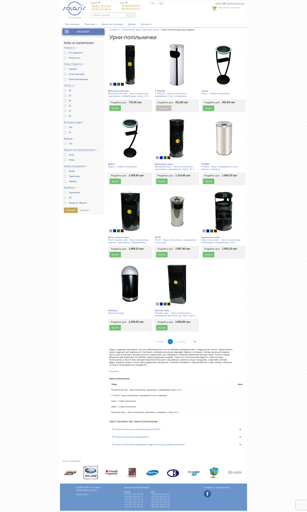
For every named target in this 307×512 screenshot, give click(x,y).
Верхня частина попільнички (79, 149)
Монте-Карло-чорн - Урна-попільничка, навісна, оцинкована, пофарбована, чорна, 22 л (128, 242)
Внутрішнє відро (73, 122)
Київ (122, 2)
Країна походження (74, 166)
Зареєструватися (236, 3)
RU (161, 3)
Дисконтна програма (112, 24)
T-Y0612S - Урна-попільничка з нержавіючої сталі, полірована (171, 94)
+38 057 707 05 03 (100, 9)
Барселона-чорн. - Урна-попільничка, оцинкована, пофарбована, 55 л (221, 241)
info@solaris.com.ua (86, 490)
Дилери (132, 24)
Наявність (69, 47)
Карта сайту (82, 494)
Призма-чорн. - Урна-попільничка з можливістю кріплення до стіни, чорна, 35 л (176, 315)
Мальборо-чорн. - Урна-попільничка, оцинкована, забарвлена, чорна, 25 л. (175, 167)
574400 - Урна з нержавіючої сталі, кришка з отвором (219, 167)
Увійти (218, 3)
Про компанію (72, 24)
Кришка (68, 138)
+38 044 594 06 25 (130, 8)
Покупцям (89, 24)
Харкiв (94, 2)
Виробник (69, 187)
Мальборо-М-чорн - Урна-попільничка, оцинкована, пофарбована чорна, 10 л (128, 94)
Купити (115, 108)
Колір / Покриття (73, 64)
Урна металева (116, 313)
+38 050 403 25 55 (130, 5)
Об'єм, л (68, 85)
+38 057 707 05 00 (100, 6)
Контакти (145, 24)
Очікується (163, 108)
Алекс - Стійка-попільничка (215, 93)
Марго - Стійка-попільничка (122, 166)
